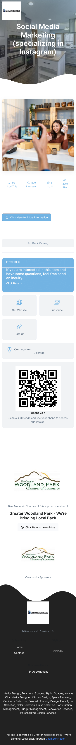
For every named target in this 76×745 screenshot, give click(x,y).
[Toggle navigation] (70, 11)
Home (19, 647)
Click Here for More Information (29, 217)
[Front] (12, 10)
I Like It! (49, 184)
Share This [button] (65, 185)
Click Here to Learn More (40, 527)
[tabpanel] (38, 135)
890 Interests (31, 184)
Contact (19, 652)
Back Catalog (40, 243)
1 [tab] (38, 174)
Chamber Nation (55, 738)
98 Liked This (11, 184)
